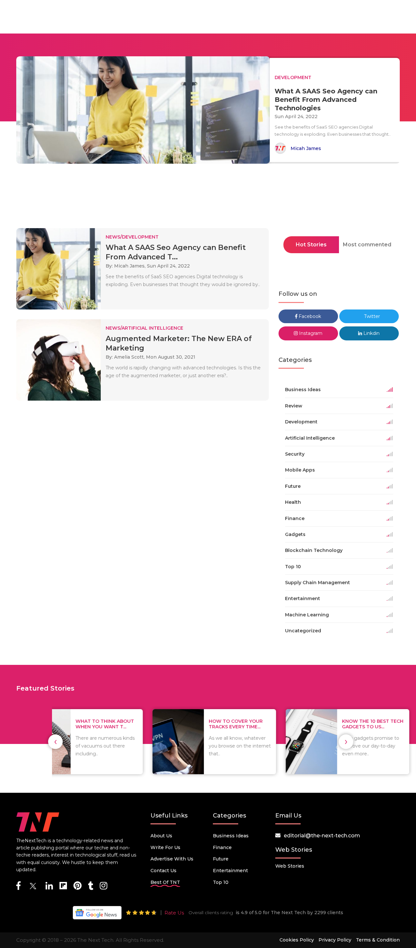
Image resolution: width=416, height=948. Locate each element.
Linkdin (371, 333)
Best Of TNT (165, 882)
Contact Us (163, 870)
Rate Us (174, 913)
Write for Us (165, 847)
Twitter (371, 316)
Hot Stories (311, 244)
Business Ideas (231, 836)
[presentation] (55, 741)
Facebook (309, 316)
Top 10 (220, 882)
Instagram (310, 333)
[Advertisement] (208, 198)
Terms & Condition (378, 940)
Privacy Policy (334, 940)
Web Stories (289, 866)
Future (220, 859)
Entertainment (230, 870)
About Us (161, 836)
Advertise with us (171, 859)
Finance (222, 847)
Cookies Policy (297, 940)
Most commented (367, 244)
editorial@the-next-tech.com (322, 835)
